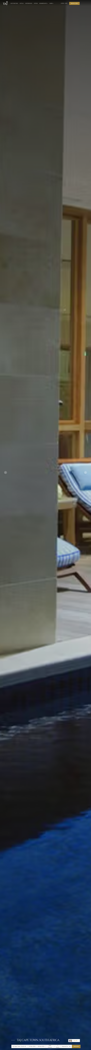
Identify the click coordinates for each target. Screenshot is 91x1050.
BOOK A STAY (74, 3)
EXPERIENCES (28, 3)
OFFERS (36, 3)
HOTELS (22, 3)
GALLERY (75, 1040)
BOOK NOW (76, 1046)
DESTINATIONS (14, 3)
